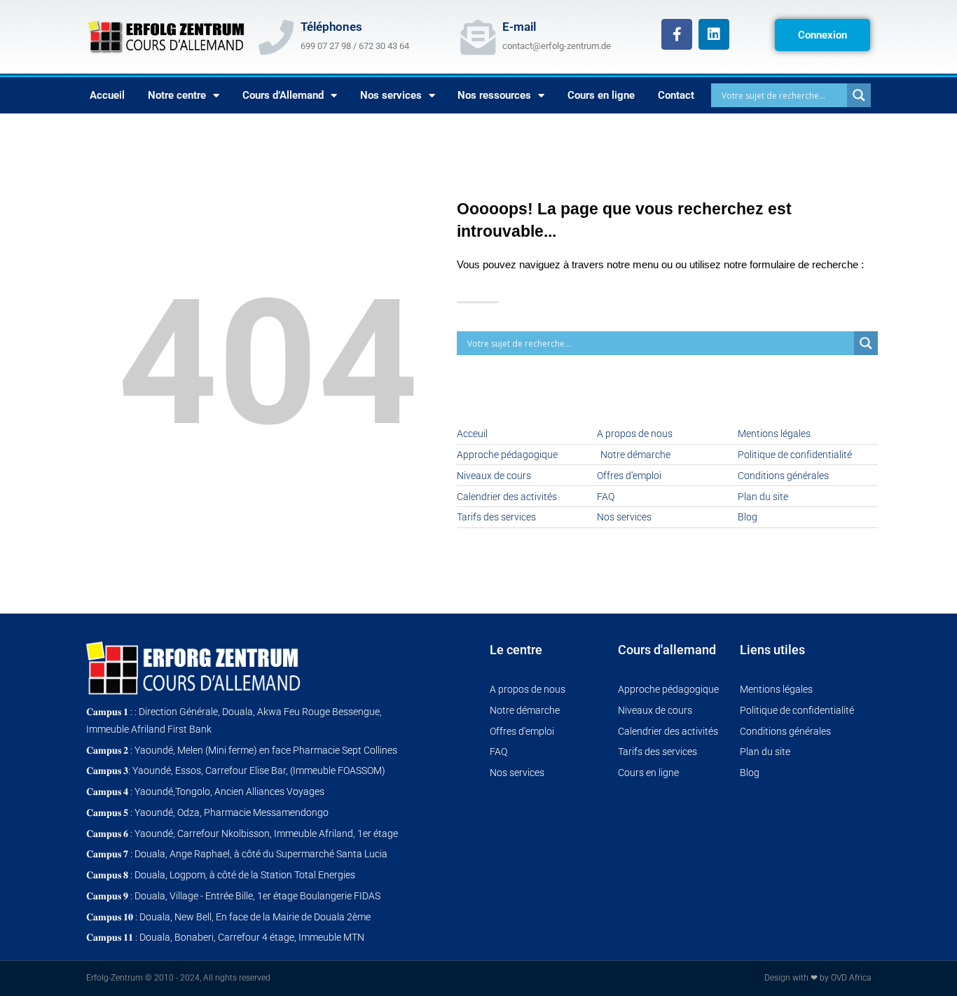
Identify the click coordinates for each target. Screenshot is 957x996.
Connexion (822, 35)
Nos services (391, 95)
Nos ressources (494, 95)
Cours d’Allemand (283, 95)
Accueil (107, 95)
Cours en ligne (601, 95)
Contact (676, 95)
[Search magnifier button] (859, 95)
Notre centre (177, 95)
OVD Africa (851, 978)
